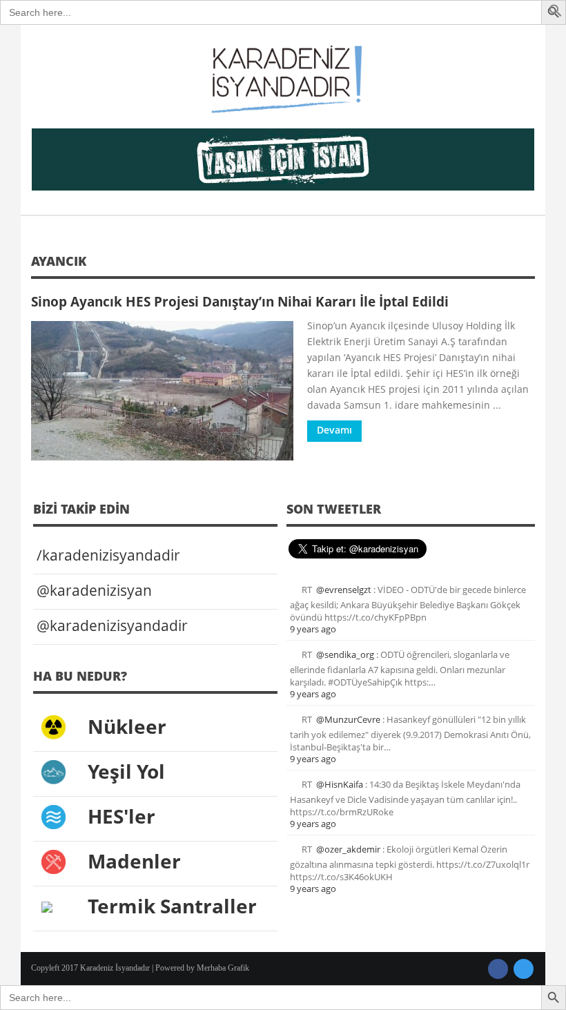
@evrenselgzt (343, 589)
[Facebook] (498, 969)
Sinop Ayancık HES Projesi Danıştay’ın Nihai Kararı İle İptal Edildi (240, 301)
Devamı (334, 429)
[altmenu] (283, 159)
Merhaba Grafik (223, 968)
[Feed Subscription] (530, 265)
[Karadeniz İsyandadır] (283, 80)
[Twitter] (524, 969)
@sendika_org (345, 654)
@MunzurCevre (348, 719)
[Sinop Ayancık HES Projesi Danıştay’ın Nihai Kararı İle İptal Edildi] (162, 390)
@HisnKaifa (339, 784)
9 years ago (313, 629)
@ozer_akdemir (348, 849)
